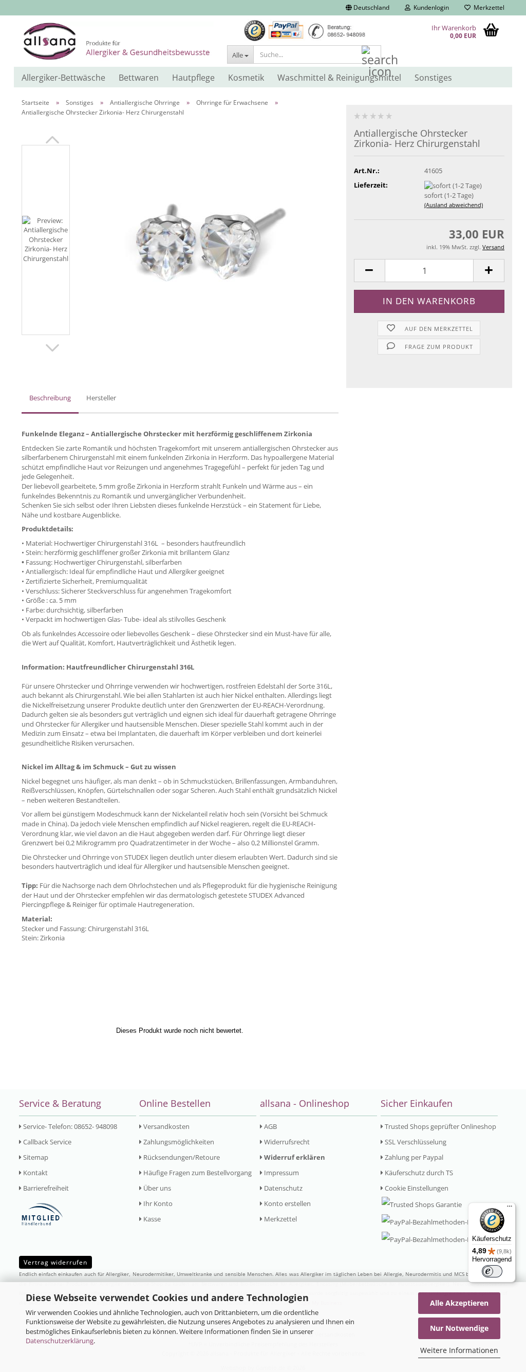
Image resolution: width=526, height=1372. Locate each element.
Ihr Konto (157, 1203)
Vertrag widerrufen (55, 1262)
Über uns (156, 1188)
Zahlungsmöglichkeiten (178, 1141)
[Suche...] (371, 55)
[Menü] (509, 1208)
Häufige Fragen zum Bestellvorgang (197, 1172)
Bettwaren (139, 77)
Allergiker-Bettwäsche (63, 77)
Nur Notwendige (459, 1328)
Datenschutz (282, 1188)
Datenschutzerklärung (59, 1340)
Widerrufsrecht (286, 1141)
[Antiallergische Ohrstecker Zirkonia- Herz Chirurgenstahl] (209, 239)
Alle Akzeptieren (459, 1303)
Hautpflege (193, 77)
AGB (269, 1126)
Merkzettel (487, 7)
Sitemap (35, 1157)
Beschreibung (50, 397)
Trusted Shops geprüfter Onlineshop (439, 1126)
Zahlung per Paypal (413, 1157)
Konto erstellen (286, 1203)
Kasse (151, 1218)
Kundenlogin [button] (429, 7)
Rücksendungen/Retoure (181, 1157)
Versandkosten (166, 1126)
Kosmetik (246, 77)
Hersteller (101, 397)
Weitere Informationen (459, 1350)
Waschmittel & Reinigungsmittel (339, 77)
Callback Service (46, 1141)
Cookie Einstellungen (415, 1188)
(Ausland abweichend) (453, 205)
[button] (367, 7)
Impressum (280, 1172)
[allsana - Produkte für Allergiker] (118, 41)
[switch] (492, 1271)
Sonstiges (433, 77)
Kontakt (35, 1172)
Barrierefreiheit (45, 1188)
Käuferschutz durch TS (418, 1172)
